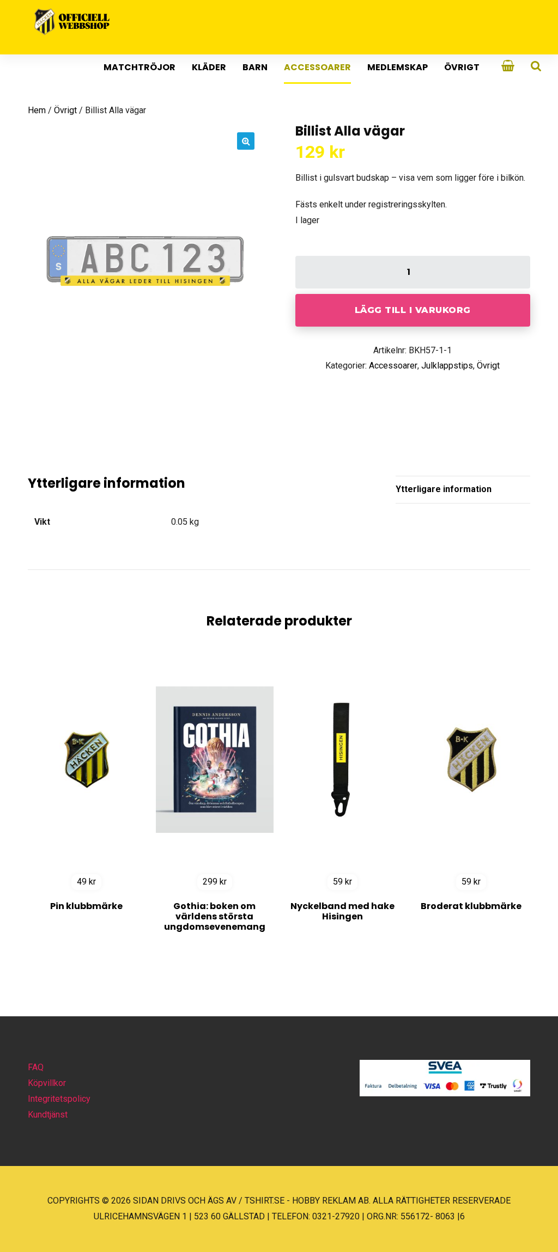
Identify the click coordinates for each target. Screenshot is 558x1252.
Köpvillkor (47, 1083)
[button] (245, 141)
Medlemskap (397, 67)
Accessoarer (317, 67)
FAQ (36, 1067)
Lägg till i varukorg (413, 310)
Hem (37, 110)
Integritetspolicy (59, 1099)
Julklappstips (447, 365)
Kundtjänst (48, 1114)
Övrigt (462, 67)
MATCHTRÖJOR (139, 67)
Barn (255, 67)
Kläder (209, 67)
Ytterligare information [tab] (444, 489)
